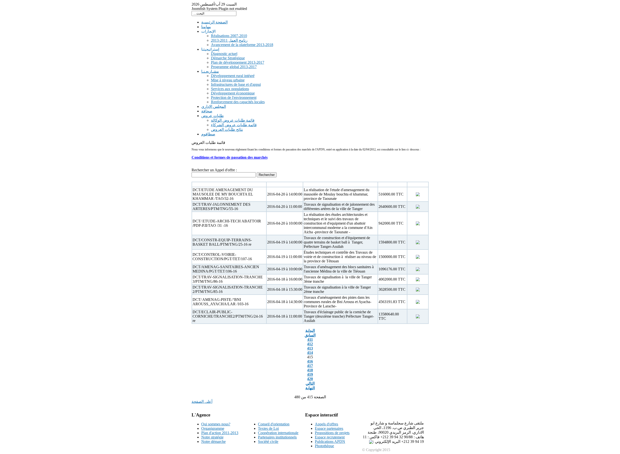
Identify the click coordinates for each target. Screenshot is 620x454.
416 (310, 361)
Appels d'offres (326, 424)
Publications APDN (330, 441)
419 (310, 374)
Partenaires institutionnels (277, 437)
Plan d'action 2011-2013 (219, 433)
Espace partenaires (329, 428)
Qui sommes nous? (215, 424)
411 (310, 339)
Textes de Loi (268, 428)
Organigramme (212, 428)
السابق (310, 335)
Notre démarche (213, 441)
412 (310, 344)
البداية (310, 331)
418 (310, 370)
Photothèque (324, 446)
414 (310, 353)
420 (310, 379)
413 (310, 348)
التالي (310, 383)
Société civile (268, 441)
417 (310, 366)
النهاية (310, 388)
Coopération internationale (278, 433)
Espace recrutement (330, 437)
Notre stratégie (212, 437)
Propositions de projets (332, 433)
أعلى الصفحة (202, 401)
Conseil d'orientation (273, 424)
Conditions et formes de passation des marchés (230, 157)
